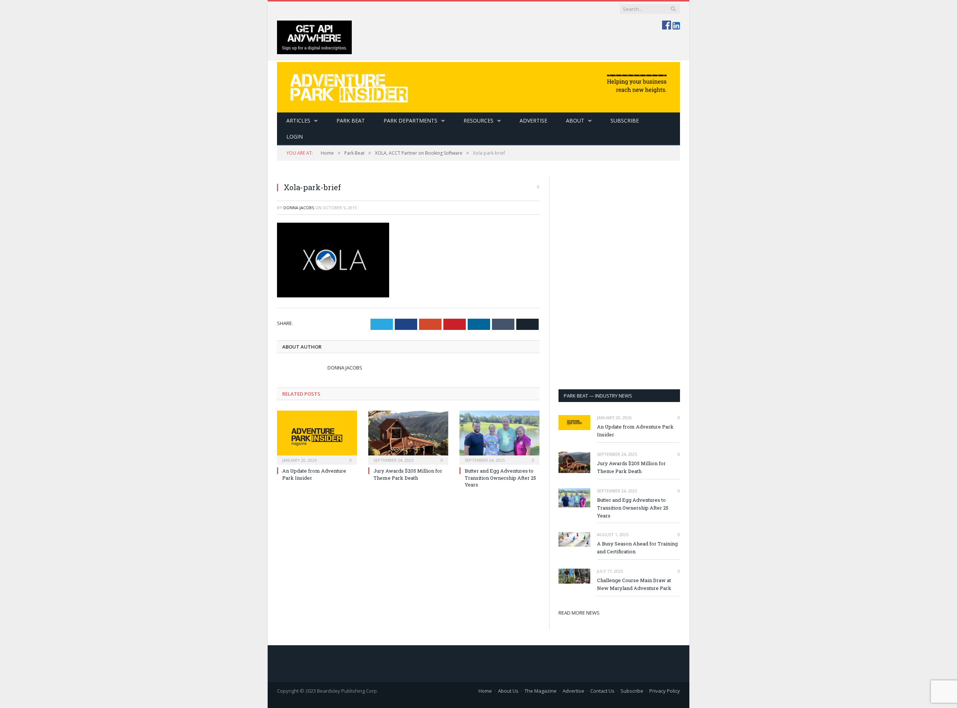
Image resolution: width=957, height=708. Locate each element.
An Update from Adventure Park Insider (635, 430)
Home (485, 690)
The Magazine (540, 690)
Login (294, 136)
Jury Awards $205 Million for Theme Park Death (407, 474)
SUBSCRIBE (624, 120)
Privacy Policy (664, 690)
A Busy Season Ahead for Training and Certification (637, 547)
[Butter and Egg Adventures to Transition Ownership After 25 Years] (499, 437)
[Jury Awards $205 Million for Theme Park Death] (408, 437)
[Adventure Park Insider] (478, 85)
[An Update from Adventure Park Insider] (317, 437)
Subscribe (632, 690)
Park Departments (410, 120)
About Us (508, 690)
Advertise (533, 120)
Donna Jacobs (298, 207)
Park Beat (350, 120)
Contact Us (602, 690)
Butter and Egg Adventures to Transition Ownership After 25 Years (500, 477)
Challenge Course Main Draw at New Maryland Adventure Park (634, 584)
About (575, 120)
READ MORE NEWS (579, 612)
